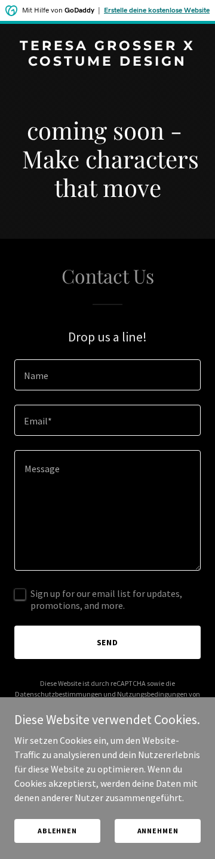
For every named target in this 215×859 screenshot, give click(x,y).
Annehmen (158, 830)
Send (108, 642)
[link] (107, 62)
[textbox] (107, 374)
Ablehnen (57, 830)
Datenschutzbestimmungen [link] (58, 693)
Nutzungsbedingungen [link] (152, 693)
